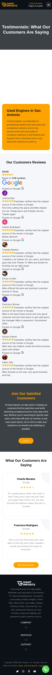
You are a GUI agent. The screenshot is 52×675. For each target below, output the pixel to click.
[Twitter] (17, 671)
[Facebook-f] (29, 671)
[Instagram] (23, 671)
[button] (49, 5)
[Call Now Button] (45, 669)
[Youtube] (34, 671)
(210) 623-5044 (35, 3)
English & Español (36, 6)
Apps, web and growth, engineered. (33, 666)
